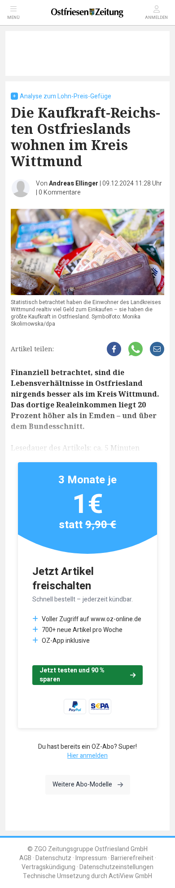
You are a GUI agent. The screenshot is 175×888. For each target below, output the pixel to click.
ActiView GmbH (130, 876)
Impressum (91, 858)
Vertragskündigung (48, 867)
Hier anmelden (87, 755)
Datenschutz (53, 858)
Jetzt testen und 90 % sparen (72, 675)
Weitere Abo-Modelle (82, 784)
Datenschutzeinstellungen (116, 867)
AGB (25, 858)
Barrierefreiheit (132, 858)
